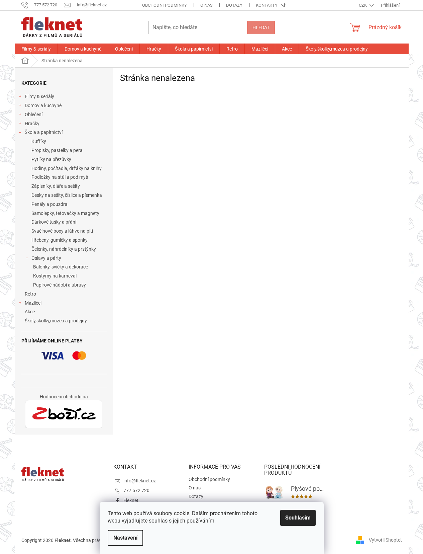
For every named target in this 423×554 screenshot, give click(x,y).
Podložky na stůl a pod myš (59, 177)
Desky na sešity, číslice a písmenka (66, 195)
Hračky (32, 123)
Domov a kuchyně (43, 105)
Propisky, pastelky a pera (57, 150)
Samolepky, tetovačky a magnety (65, 213)
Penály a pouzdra (49, 204)
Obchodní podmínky (164, 5)
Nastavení (125, 538)
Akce (30, 311)
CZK (363, 5)
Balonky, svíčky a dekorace (60, 266)
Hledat (261, 27)
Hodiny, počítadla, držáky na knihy (66, 168)
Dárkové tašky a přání (53, 222)
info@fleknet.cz (139, 480)
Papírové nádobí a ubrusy (59, 285)
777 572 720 (136, 490)
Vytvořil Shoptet (385, 540)
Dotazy (234, 5)
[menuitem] (36, 49)
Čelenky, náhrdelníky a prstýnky (63, 249)
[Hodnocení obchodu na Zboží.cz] (63, 414)
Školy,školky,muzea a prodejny (56, 320)
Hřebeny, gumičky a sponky (59, 240)
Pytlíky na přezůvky (51, 159)
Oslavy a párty (46, 258)
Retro (30, 294)
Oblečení (33, 114)
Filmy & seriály (39, 96)
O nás (206, 5)
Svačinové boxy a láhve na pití (62, 231)
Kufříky (38, 141)
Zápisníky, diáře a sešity (55, 186)
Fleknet (130, 500)
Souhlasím (298, 518)
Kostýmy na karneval (55, 276)
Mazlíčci (33, 303)
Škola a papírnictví (44, 132)
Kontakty (267, 5)
